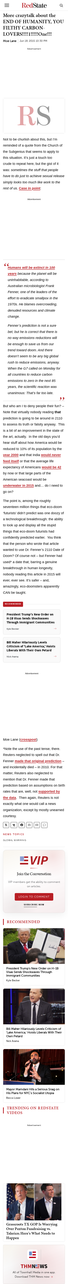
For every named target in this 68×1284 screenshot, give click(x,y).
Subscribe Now (34, 905)
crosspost (28, 739)
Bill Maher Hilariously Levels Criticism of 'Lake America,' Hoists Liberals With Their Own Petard (34, 1032)
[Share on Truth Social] (14, 825)
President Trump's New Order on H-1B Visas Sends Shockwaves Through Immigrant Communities (32, 972)
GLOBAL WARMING (14, 840)
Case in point (29, 188)
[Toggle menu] (7, 5)
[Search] (61, 5)
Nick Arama (12, 1041)
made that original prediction (38, 761)
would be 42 (51, 467)
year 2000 (11, 455)
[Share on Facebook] (22, 825)
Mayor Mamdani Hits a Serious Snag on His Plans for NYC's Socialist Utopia (32, 1091)
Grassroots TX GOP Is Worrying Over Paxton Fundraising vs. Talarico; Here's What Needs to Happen (31, 1231)
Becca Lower (13, 1097)
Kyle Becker (13, 980)
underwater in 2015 (18, 485)
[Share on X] (6, 825)
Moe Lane (9, 41)
